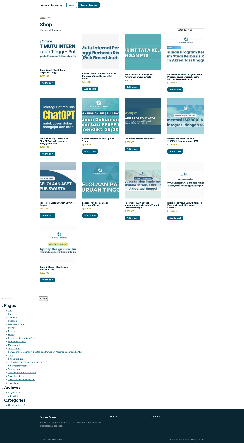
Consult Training (88, 5)
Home (42, 18)
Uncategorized (15, 405)
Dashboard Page (16, 324)
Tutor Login (13, 383)
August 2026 (14, 392)
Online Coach (14, 348)
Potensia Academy (51, 4)
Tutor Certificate (16, 376)
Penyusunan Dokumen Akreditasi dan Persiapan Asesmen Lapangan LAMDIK (45, 352)
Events (11, 327)
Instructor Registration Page (21, 338)
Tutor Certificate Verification (21, 379)
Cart (10, 310)
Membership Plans (17, 341)
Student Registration (18, 365)
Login (71, 5)
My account (14, 345)
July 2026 (13, 396)
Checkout (12, 317)
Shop (10, 355)
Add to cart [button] (47, 83)
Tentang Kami (14, 369)
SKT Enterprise (15, 359)
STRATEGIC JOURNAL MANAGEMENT (27, 362)
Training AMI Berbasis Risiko (22, 372)
